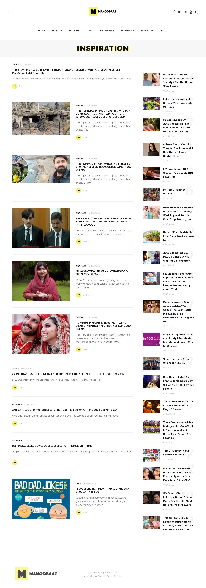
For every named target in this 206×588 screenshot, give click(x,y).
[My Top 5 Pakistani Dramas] (151, 194)
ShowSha (74, 31)
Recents (57, 31)
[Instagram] (185, 12)
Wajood (80, 105)
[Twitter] (179, 12)
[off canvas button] (10, 12)
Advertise (147, 31)
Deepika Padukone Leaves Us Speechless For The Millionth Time (52, 446)
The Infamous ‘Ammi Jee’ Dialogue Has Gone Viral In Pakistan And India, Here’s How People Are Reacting (178, 430)
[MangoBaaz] (36, 573)
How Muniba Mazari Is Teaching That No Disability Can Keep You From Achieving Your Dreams (104, 326)
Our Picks (81, 213)
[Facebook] (174, 12)
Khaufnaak (127, 31)
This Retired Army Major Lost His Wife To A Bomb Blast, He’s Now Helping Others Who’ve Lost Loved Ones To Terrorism (103, 113)
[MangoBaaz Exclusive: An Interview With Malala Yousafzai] (41, 280)
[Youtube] (191, 12)
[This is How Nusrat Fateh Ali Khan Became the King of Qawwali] (151, 406)
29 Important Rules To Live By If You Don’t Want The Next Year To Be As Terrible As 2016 (68, 374)
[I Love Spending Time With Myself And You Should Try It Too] (41, 498)
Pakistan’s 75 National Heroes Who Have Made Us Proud (177, 103)
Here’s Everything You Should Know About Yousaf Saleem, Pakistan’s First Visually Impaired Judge (103, 221)
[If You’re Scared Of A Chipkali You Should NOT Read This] (151, 173)
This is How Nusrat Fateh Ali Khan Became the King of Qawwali (178, 405)
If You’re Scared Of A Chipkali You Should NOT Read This (178, 173)
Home (41, 31)
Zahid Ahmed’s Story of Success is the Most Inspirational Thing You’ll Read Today (64, 410)
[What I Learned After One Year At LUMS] (151, 363)
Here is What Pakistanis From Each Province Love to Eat (178, 236)
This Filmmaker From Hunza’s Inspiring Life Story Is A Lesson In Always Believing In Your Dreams (104, 167)
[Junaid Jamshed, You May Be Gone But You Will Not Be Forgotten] (151, 257)
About (164, 31)
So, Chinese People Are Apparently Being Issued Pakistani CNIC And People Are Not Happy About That (178, 281)
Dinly (90, 31)
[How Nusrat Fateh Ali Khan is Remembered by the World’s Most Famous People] (151, 381)
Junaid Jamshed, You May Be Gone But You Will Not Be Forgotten (176, 257)
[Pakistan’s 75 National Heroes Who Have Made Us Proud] (151, 103)
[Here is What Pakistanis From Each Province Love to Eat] (151, 236)
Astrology (107, 31)
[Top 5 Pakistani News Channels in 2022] (151, 455)
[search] (197, 12)
